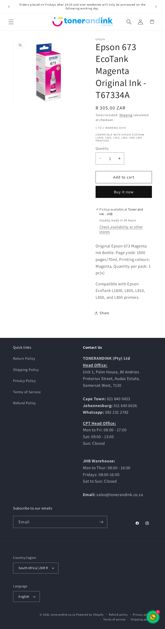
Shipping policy (141, 619)
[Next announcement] (156, 6)
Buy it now (124, 191)
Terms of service (114, 619)
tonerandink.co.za (63, 614)
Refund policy (118, 614)
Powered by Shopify (90, 614)
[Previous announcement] (8, 6)
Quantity (102, 148)
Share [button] (104, 312)
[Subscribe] (101, 522)
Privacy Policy (24, 380)
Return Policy (24, 358)
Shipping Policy (26, 369)
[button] (11, 21)
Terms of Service (27, 391)
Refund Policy (24, 402)
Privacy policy (142, 614)
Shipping (125, 115)
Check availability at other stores (121, 229)
